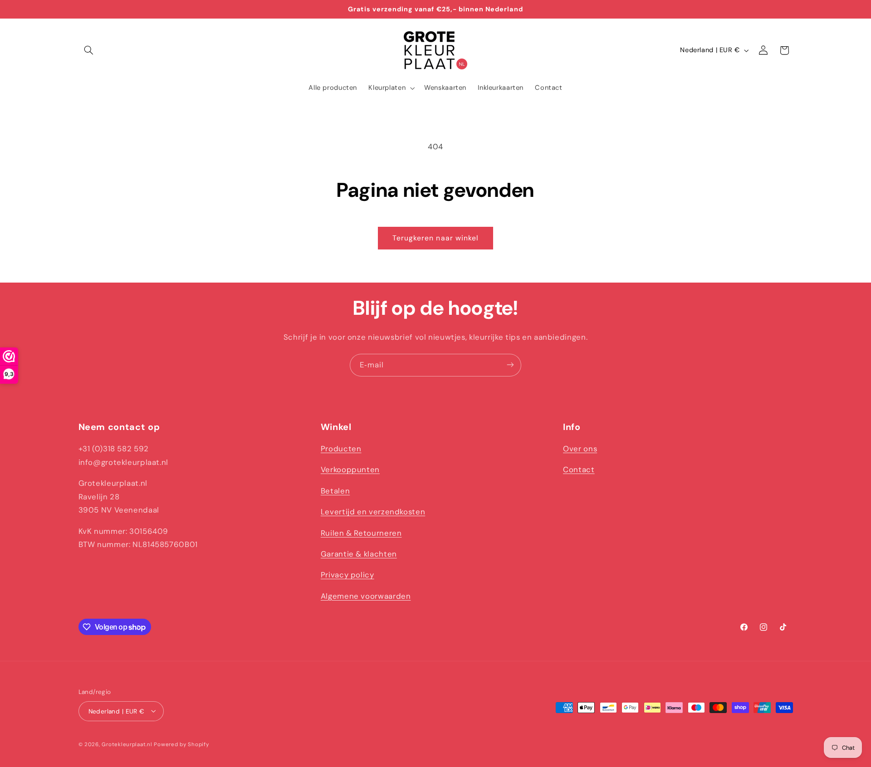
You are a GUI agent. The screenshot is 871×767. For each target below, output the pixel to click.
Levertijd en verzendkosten (373, 512)
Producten (341, 449)
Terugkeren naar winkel (435, 238)
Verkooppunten (350, 470)
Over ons (580, 449)
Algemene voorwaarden (366, 596)
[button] (88, 50)
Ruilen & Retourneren (361, 533)
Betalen (335, 491)
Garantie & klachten (359, 554)
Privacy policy (347, 575)
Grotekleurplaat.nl (127, 744)
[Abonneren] (510, 365)
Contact (578, 470)
